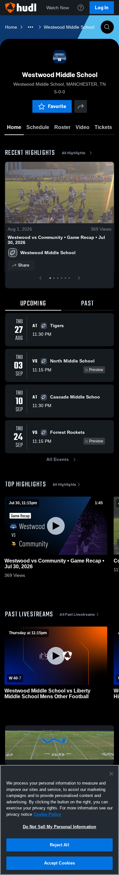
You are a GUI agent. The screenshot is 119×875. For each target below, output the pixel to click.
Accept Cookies (59, 863)
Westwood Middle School (48, 252)
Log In (102, 7)
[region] (59, 820)
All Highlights (74, 153)
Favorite (57, 106)
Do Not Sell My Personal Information (59, 826)
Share (23, 265)
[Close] (111, 774)
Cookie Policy (47, 814)
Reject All (59, 845)
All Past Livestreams (77, 614)
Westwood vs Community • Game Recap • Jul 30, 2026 (56, 240)
